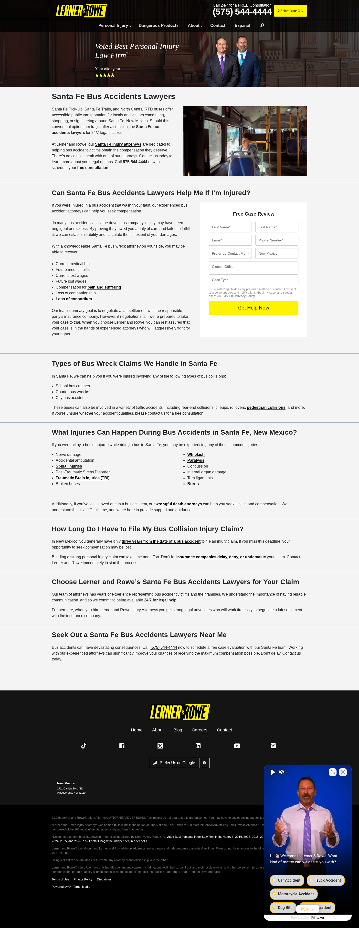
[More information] (204, 763)
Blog (177, 729)
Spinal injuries (69, 466)
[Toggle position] (333, 772)
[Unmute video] (272, 772)
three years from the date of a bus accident (161, 541)
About (194, 25)
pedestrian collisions (266, 407)
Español (242, 25)
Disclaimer (104, 879)
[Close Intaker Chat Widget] (343, 772)
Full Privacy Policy (242, 296)
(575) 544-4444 (242, 11)
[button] (84, 745)
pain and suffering (104, 287)
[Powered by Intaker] (317, 917)
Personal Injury (113, 25)
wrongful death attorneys (179, 504)
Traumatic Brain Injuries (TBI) (82, 478)
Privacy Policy (83, 879)
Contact (217, 25)
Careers (199, 729)
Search (260, 25)
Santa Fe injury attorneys (118, 144)
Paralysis (195, 460)
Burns (193, 484)
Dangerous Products (159, 25)
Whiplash (196, 454)
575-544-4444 (135, 162)
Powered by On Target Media (71, 886)
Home (137, 729)
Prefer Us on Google (177, 763)
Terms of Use (60, 879)
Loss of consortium (74, 299)
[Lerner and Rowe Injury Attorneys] (83, 10)
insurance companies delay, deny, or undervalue (221, 557)
